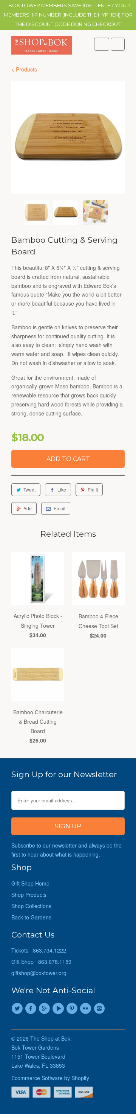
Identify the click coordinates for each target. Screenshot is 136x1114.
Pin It (93, 489)
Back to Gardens (31, 917)
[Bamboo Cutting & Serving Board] (68, 137)
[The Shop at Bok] (41, 47)
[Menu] (101, 44)
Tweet (29, 489)
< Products (24, 69)
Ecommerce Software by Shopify (50, 1078)
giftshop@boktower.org (38, 973)
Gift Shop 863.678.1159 (41, 961)
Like (61, 489)
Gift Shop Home (30, 883)
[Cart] (118, 44)
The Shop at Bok (50, 1038)
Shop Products (28, 894)
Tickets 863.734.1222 (38, 950)
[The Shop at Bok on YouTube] (59, 1008)
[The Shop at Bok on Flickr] (86, 1008)
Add (27, 508)
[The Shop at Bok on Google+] (46, 1008)
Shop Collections (31, 906)
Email (59, 508)
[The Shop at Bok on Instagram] (100, 1008)
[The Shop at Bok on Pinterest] (73, 1008)
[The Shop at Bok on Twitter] (18, 1008)
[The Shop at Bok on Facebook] (32, 1008)
